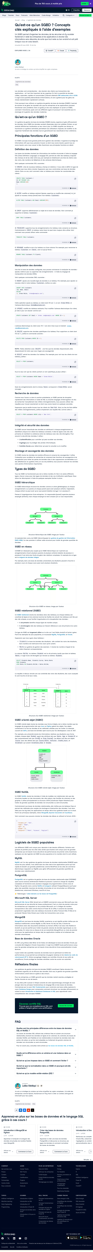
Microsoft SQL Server (22, 902)
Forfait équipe (43, 1174)
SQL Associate (80, 1201)
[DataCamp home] (14, 1234)
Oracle (70, 634)
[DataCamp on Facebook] (2, 1238)
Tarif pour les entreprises (46, 1172)
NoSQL (24, 796)
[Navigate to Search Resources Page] (63, 15)
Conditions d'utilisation (22, 1247)
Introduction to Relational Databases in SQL (40, 991)
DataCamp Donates (63, 1191)
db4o (25, 730)
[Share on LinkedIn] (20, 1110)
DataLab (22, 1186)
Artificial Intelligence (82, 1177)
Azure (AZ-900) (80, 1212)
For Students (61, 1172)
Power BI (78, 1180)
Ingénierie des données (34, 20)
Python (49, 726)
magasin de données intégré (29, 557)
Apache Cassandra (55, 813)
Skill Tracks (23, 1172)
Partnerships (5, 1180)
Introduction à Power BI (27, 1207)
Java (42, 726)
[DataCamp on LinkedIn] (14, 1238)
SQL (77, 1174)
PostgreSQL (61, 634)
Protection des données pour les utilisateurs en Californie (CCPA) (45, 1243)
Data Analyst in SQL (63, 1198)
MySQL (53, 634)
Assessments (24, 1183)
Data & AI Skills (43, 1169)
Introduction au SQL (26, 1201)
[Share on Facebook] (24, 1110)
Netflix (40, 886)
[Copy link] (16, 1110)
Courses (22, 1174)
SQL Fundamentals (38, 987)
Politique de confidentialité (8, 1243)
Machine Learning (6, 1201)
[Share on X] (32, 1110)
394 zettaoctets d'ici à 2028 (67, 95)
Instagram (47, 886)
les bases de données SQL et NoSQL (60, 1046)
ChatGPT (78, 1186)
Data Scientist (80, 1204)
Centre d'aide (5, 1183)
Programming (5, 1207)
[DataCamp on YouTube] (20, 1238)
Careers (3, 1174)
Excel (77, 1183)
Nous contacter (6, 1186)
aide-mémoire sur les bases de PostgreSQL (42, 894)
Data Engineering (6, 1204)
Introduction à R (25, 1204)
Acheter (84, 3)
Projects (22, 1180)
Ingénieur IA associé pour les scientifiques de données (64, 1221)
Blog (23, 20)
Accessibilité (4, 1247)
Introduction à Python (26, 1198)
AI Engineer (79, 1207)
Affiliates (4, 1177)
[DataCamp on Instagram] (26, 1238)
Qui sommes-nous (6, 1169)
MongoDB (44, 813)
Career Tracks (24, 1169)
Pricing (59, 1169)
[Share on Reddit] (28, 1110)
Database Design (25, 989)
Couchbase (68, 813)
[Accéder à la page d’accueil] (7, 10)
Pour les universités (63, 1188)
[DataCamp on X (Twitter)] (8, 1238)
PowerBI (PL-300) (81, 1210)
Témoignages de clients (46, 1182)
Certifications (24, 1177)
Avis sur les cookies (22, 1243)
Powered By (66, 188)
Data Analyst (80, 1198)
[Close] (90, 4)
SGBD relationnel (23, 615)
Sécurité (12, 1247)
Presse (3, 1172)
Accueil (17, 20)
